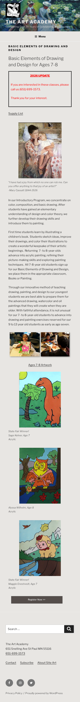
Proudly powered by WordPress (44, 693)
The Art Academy (31, 22)
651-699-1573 (15, 653)
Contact (11, 662)
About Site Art (46, 662)
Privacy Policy (14, 693)
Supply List (15, 113)
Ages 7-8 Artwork (40, 365)
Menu (42, 36)
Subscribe (26, 662)
